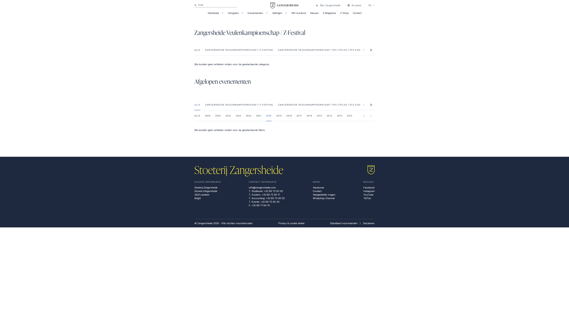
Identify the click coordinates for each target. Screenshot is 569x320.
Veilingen (277, 13)
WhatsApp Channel (324, 198)
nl (370, 5)
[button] (363, 50)
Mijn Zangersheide (330, 5)
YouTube (368, 194)
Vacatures (318, 187)
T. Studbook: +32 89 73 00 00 (266, 191)
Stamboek (213, 13)
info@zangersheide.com (262, 187)
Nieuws (314, 13)
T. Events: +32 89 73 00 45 (264, 201)
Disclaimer (369, 223)
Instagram (369, 191)
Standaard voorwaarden (343, 223)
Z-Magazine (329, 13)
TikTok (367, 198)
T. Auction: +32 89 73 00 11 (264, 194)
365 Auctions (298, 13)
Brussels (356, 5)
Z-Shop (344, 13)
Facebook (369, 187)
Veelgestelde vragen (324, 194)
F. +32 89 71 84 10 (259, 205)
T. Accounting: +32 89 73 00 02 (267, 198)
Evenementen (255, 13)
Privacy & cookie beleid (291, 223)
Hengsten (233, 13)
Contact (357, 13)
